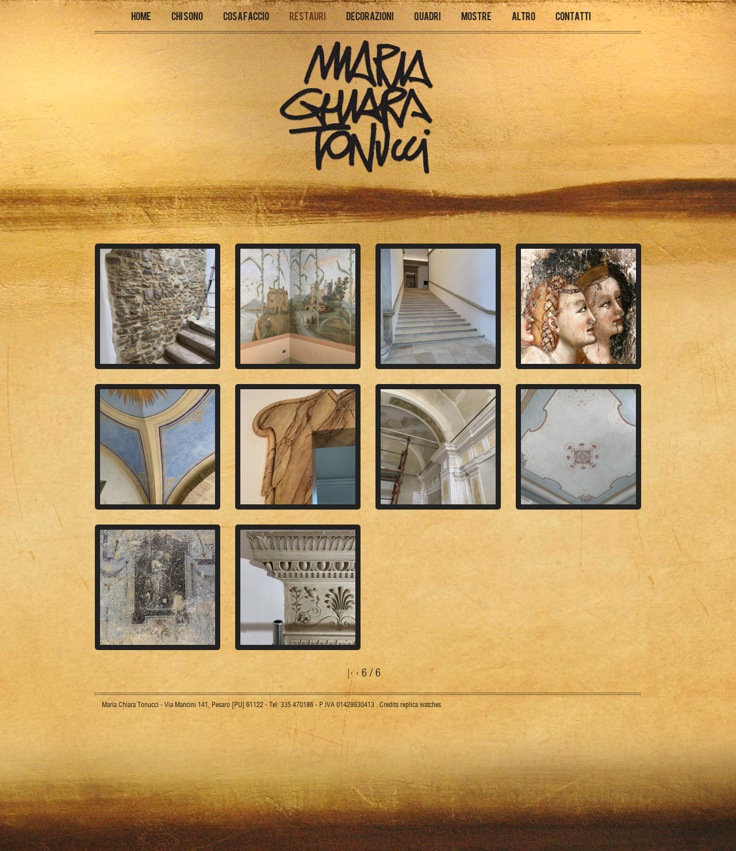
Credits (388, 704)
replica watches (420, 704)
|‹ (350, 672)
